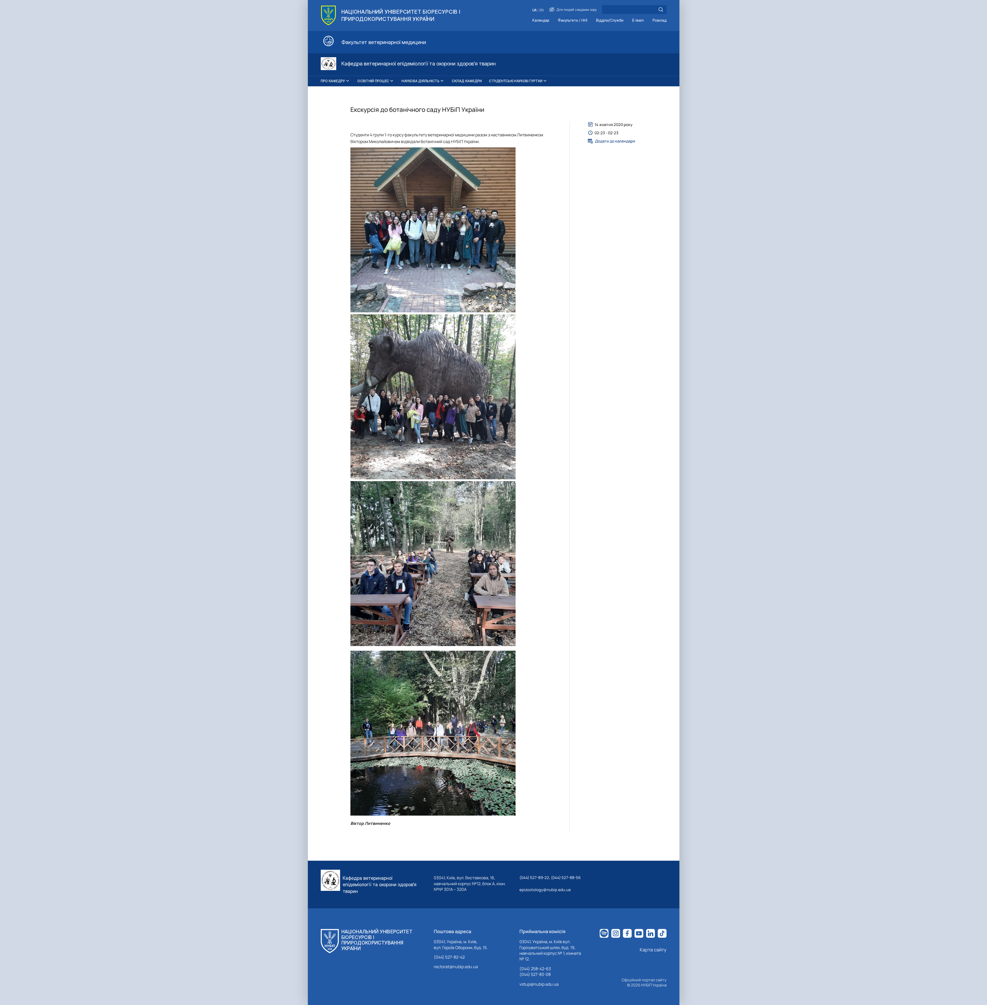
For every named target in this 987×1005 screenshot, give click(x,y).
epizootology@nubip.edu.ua (545, 889)
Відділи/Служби (609, 20)
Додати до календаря (615, 141)
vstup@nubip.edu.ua (539, 984)
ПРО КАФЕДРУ (333, 81)
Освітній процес (373, 81)
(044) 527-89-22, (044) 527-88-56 (550, 877)
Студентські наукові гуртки (515, 81)
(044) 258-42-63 (535, 968)
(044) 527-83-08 (535, 974)
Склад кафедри (467, 81)
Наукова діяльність (420, 81)
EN (542, 10)
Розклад (660, 20)
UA (534, 10)
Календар (540, 20)
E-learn (638, 20)
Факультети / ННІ (572, 20)
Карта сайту (653, 949)
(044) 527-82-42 (449, 957)
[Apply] (661, 9)
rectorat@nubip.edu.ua (456, 966)
